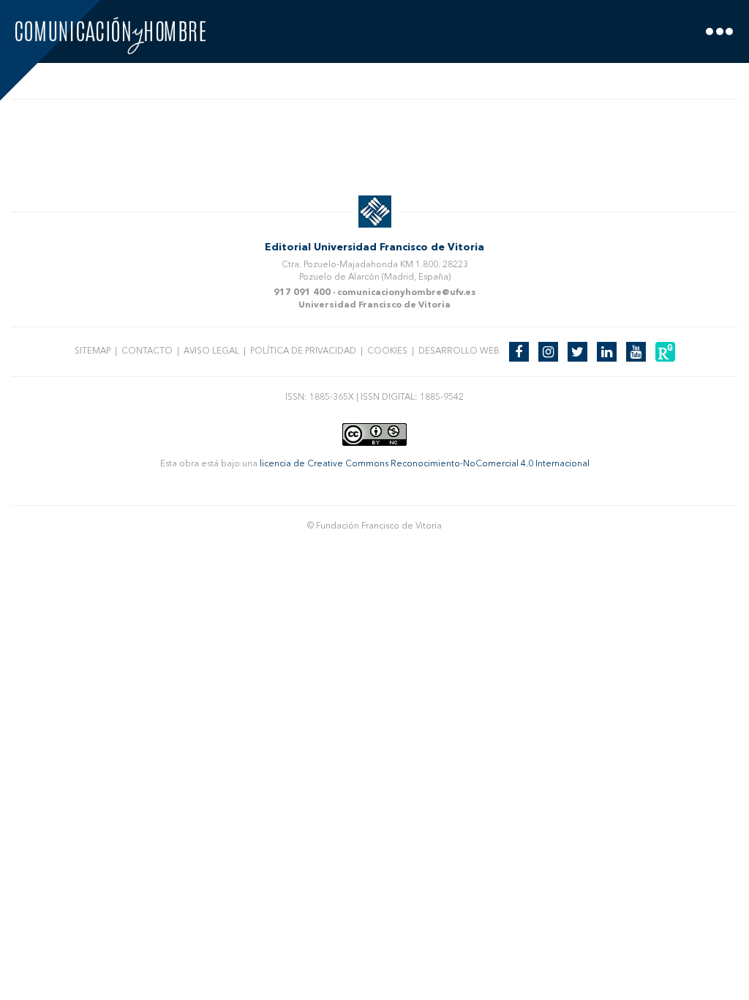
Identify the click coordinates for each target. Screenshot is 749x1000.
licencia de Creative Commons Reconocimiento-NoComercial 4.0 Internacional (425, 464)
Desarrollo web (459, 351)
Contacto (147, 351)
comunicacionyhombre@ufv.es (406, 292)
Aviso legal (211, 351)
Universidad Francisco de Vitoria (374, 305)
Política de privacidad (303, 351)
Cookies (387, 351)
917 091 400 (302, 292)
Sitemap (92, 351)
